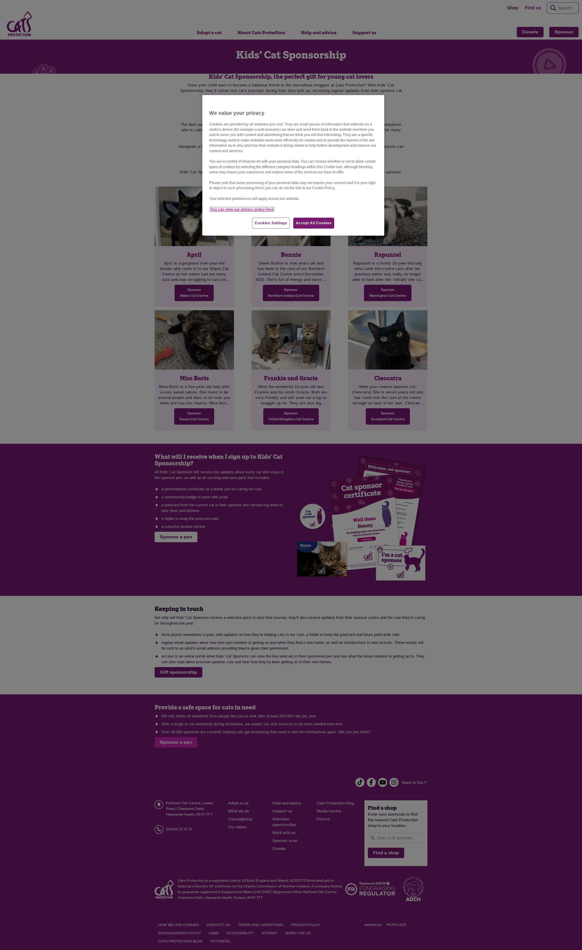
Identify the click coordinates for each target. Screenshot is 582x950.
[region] (293, 165)
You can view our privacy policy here (241, 209)
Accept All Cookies (314, 223)
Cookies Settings (271, 223)
